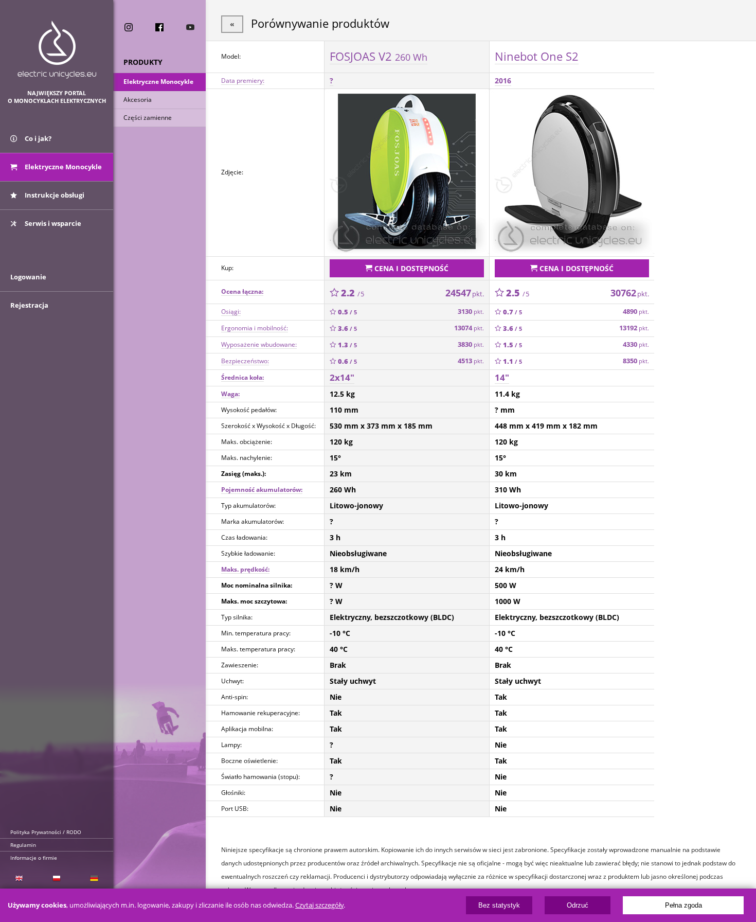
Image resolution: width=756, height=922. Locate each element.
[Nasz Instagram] (128, 27)
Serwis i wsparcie (52, 223)
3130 (471, 311)
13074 (469, 328)
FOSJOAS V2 (378, 56)
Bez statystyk (499, 905)
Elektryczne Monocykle (158, 81)
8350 (636, 361)
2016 (503, 80)
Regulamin (23, 844)
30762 (629, 293)
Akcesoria (137, 99)
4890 (636, 311)
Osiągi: (231, 311)
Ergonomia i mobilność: (254, 328)
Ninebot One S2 (537, 56)
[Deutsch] (94, 878)
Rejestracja (29, 305)
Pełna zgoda (683, 905)
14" (502, 377)
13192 (634, 328)
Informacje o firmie (33, 857)
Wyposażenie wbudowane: (259, 344)
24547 (464, 293)
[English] (19, 878)
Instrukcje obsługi (53, 195)
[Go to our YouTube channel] (190, 27)
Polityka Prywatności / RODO (45, 832)
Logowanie (28, 276)
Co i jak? (37, 138)
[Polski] (56, 878)
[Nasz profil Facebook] (159, 27)
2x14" (342, 377)
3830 (471, 344)
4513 (471, 361)
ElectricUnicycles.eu (56, 50)
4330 (636, 344)
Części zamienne (147, 117)
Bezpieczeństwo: (245, 361)
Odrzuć (577, 905)
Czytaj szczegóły (319, 905)
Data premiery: (242, 80)
